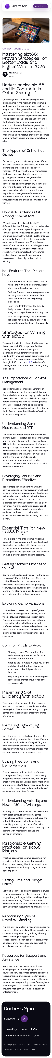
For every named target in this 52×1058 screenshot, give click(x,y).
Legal (33, 1049)
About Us (8, 1049)
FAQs (34, 1029)
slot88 (28, 362)
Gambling (7, 49)
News (24, 1029)
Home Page (11, 1029)
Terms (25, 1049)
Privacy (18, 1049)
